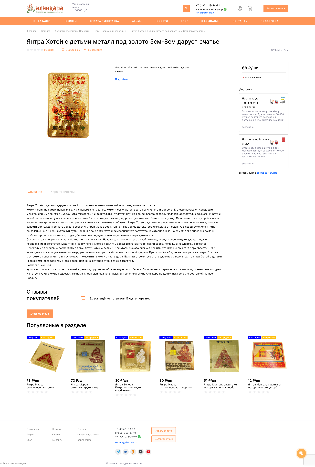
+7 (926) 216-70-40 (126, 436)
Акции (137, 21)
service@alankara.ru (205, 12)
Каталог (44, 21)
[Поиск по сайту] (186, 8)
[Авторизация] (239, 8)
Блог (184, 21)
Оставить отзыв (164, 438)
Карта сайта (84, 439)
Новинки (70, 21)
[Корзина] (250, 8)
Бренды (81, 429)
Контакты (240, 21)
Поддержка (270, 21)
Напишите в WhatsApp (209, 9)
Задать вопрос (163, 430)
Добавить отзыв (40, 313)
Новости (161, 21)
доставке (262, 172)
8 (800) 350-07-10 (125, 432)
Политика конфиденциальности (124, 463)
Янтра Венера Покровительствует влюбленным (128, 387)
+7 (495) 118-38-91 (208, 5)
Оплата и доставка (104, 21)
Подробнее (121, 79)
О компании (210, 21)
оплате (273, 172)
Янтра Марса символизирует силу (40, 386)
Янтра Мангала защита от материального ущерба (220, 386)
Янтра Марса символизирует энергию (175, 386)
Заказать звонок (276, 8)
